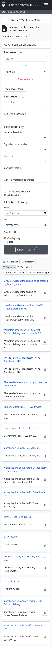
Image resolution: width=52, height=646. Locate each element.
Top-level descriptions (18, 191)
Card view (10, 267)
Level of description (14, 132)
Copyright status (12, 167)
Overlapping (13, 238)
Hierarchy (29, 261)
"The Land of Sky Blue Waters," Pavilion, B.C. (24, 558)
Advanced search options (20, 44)
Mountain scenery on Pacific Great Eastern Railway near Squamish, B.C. (23, 331)
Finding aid (9, 156)
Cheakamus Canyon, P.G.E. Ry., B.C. (22, 447)
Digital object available (15, 144)
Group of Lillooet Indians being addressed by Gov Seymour (26, 282)
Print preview (11, 261)
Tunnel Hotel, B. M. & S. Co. (18, 516)
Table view (25, 267)
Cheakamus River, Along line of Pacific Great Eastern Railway (23, 307)
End (6, 219)
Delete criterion (26, 79)
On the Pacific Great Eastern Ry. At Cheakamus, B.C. (22, 359)
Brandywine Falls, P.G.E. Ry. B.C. (20, 428)
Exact (10, 241)
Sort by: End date (14, 272)
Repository (9, 102)
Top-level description (15, 113)
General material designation (19, 179)
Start (6, 207)
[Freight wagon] (12, 581)
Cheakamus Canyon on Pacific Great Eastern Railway (23, 602)
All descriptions (15, 195)
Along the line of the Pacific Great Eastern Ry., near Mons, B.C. (25, 469)
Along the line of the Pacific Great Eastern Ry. (25, 494)
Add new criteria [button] (14, 88)
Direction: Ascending (37, 272)
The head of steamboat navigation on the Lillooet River (25, 384)
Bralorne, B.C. (11, 536)
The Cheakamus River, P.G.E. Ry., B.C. (23, 406)
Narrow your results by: (26, 19)
